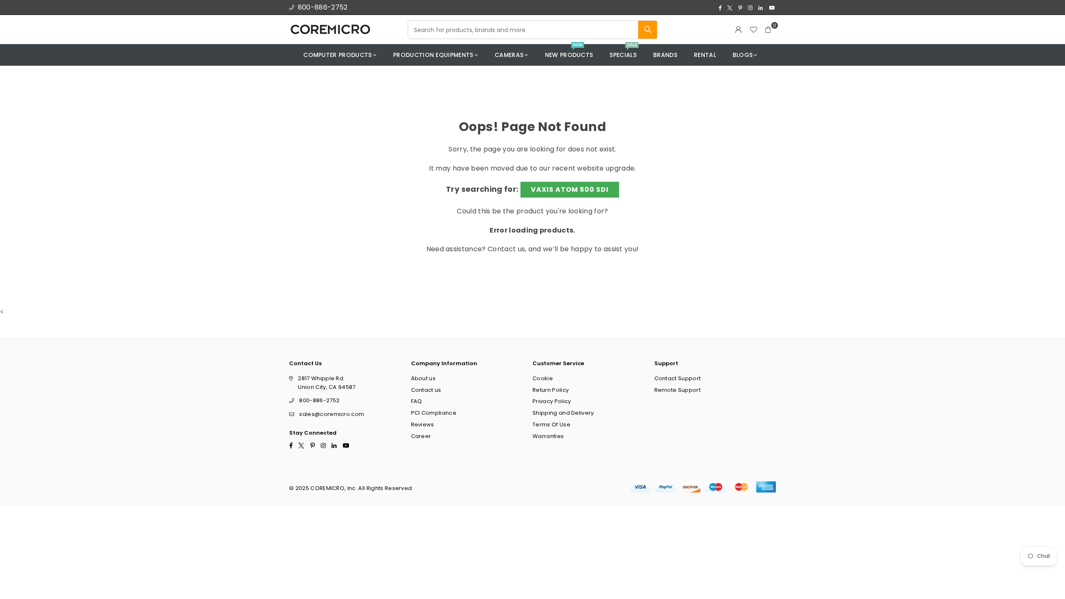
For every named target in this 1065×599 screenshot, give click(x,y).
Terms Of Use (551, 424)
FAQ (416, 401)
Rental (705, 55)
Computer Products (337, 55)
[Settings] (738, 29)
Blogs (743, 55)
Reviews (422, 424)
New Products (569, 52)
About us (423, 378)
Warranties (548, 436)
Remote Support (677, 390)
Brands (665, 55)
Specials (623, 52)
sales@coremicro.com (331, 414)
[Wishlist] (753, 29)
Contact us (506, 249)
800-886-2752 (323, 7)
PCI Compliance (433, 413)
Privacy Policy (551, 401)
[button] (768, 29)
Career (421, 436)
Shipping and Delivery (563, 413)
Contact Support (677, 378)
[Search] (647, 30)
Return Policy (550, 390)
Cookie (542, 378)
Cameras (509, 55)
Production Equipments (433, 55)
